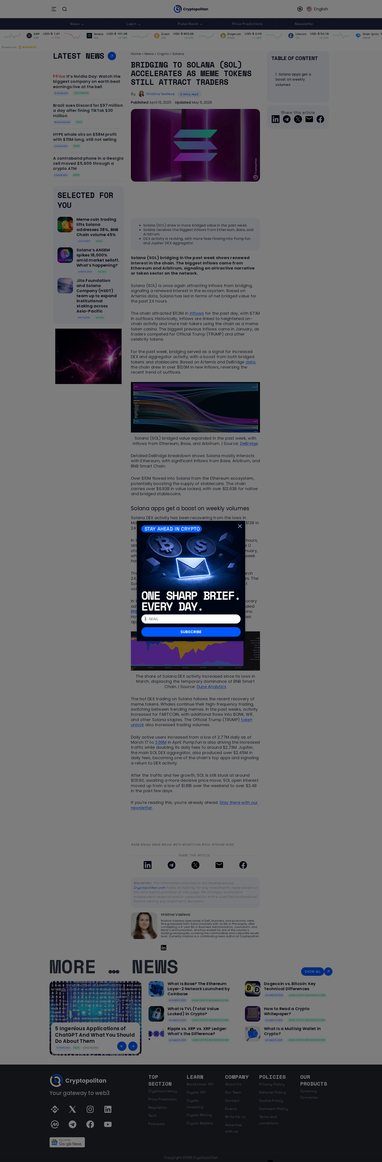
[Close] (240, 526)
